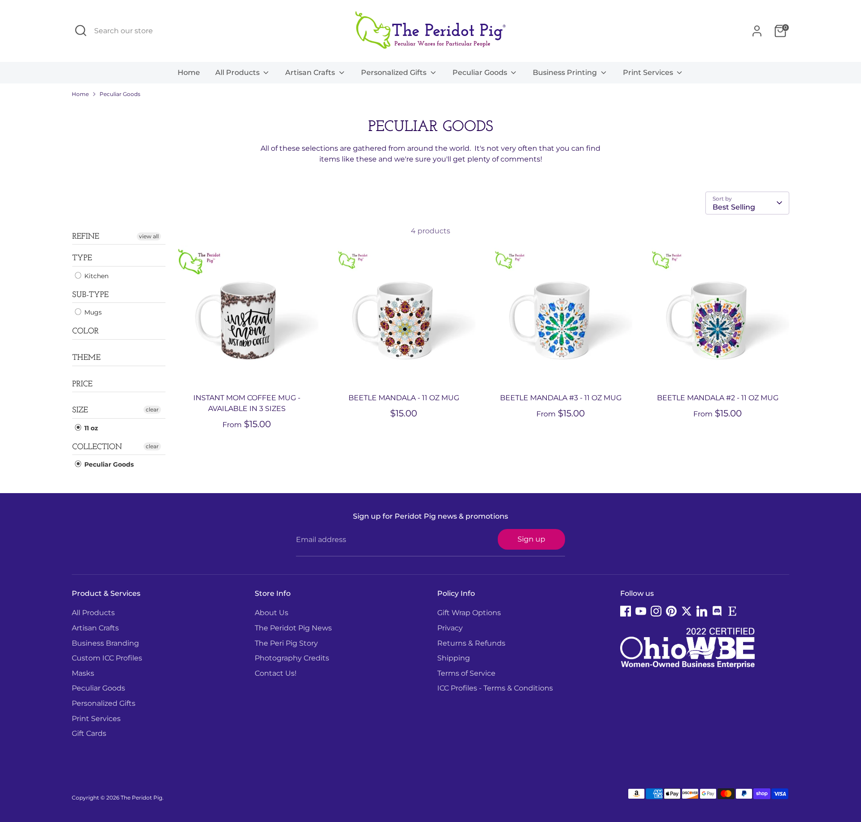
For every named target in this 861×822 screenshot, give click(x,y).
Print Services (649, 72)
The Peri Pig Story (286, 643)
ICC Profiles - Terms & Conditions (495, 688)
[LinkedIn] (701, 611)
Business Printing (566, 72)
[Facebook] (625, 611)
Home (189, 72)
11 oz (90, 428)
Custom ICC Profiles (107, 658)
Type (82, 258)
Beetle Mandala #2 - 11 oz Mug (717, 398)
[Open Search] (81, 30)
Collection (97, 447)
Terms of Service (466, 673)
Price (82, 384)
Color (85, 332)
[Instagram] (656, 611)
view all (149, 236)
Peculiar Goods (480, 72)
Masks (83, 673)
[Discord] (717, 611)
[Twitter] (686, 611)
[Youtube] (640, 611)
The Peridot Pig (141, 797)
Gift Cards (89, 733)
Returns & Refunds (471, 643)
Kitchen (96, 276)
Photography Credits (292, 658)
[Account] (757, 31)
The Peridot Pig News (293, 628)
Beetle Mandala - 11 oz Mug (403, 398)
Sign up (531, 539)
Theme (86, 358)
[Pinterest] (671, 611)
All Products (238, 72)
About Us (271, 612)
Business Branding (105, 643)
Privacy (450, 628)
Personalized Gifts (394, 72)
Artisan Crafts (311, 72)
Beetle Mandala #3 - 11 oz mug (561, 398)
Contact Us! (275, 673)
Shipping (453, 658)
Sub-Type (90, 295)
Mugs (92, 312)
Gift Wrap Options (469, 612)
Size (80, 411)
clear (152, 409)
